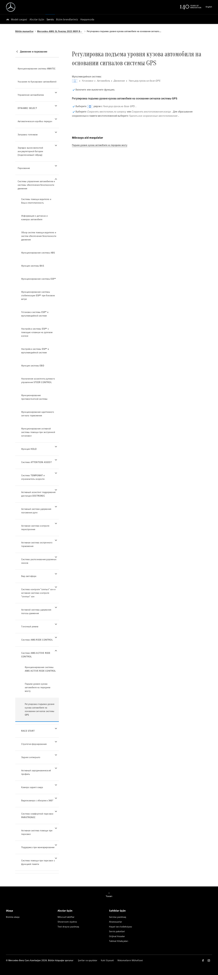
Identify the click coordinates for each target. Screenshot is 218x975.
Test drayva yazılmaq (68, 926)
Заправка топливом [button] (28, 134)
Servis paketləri (117, 931)
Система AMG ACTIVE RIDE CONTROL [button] (35, 654)
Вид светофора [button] (28, 576)
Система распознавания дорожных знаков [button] (38, 561)
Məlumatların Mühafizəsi (130, 960)
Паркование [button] (24, 168)
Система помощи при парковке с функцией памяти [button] (38, 862)
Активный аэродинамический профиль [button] (36, 772)
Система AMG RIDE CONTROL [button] (37, 639)
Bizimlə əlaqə (12, 917)
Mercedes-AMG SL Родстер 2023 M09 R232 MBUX (60, 31)
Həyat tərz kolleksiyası (120, 926)
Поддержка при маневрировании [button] (38, 847)
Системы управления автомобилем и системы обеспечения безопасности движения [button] (36, 185)
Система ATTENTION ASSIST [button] (36, 462)
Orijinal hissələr (117, 936)
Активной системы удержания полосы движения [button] (36, 611)
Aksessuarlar (115, 921)
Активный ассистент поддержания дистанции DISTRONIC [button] (38, 494)
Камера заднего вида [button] (32, 787)
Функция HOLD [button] (29, 449)
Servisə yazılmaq (117, 917)
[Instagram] (209, 960)
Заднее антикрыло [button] (30, 757)
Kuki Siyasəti (107, 960)
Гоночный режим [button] (29, 626)
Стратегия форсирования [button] (34, 744)
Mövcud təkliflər (66, 917)
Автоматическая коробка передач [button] (35, 121)
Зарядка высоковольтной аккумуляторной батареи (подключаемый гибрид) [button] (30, 151)
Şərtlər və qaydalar (87, 960)
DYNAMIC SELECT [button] (27, 108)
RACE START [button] (28, 730)
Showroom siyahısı (67, 921)
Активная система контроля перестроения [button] (35, 527)
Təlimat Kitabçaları (118, 941)
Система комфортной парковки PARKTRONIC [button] (37, 815)
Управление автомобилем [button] (31, 94)
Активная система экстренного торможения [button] (36, 544)
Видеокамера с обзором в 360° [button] (37, 800)
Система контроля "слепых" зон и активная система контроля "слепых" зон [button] (38, 593)
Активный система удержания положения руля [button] (36, 510)
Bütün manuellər (24, 31)
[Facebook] (203, 960)
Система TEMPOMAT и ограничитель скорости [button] (33, 477)
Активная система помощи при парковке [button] (36, 832)
